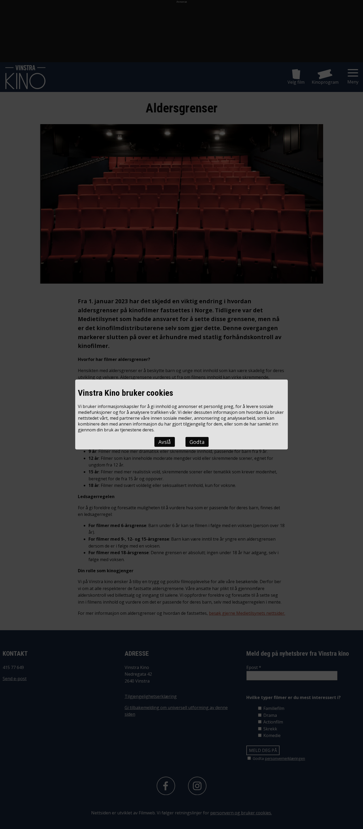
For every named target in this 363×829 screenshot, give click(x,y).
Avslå (164, 441)
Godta (197, 441)
